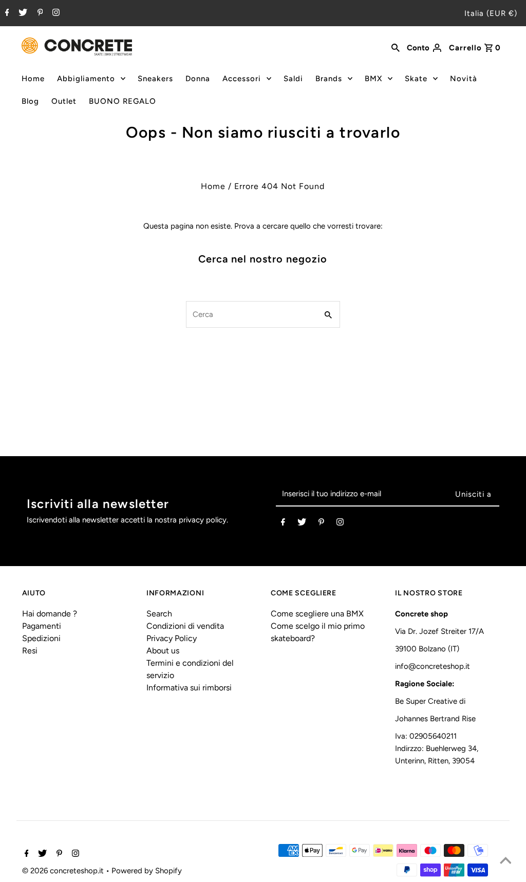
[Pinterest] (39, 13)
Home (33, 78)
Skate (416, 78)
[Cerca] (395, 46)
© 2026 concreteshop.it (64, 870)
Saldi (293, 78)
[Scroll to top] (505, 861)
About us (162, 650)
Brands (328, 78)
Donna (197, 78)
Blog (30, 101)
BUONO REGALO (122, 101)
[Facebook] (6, 13)
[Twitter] (21, 13)
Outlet (64, 101)
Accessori (241, 78)
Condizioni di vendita (185, 626)
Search (159, 613)
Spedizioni (41, 638)
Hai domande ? (49, 613)
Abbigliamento (86, 78)
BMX (373, 78)
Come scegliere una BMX (317, 613)
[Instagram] (55, 13)
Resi (29, 650)
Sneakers (155, 78)
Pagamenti (41, 626)
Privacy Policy (171, 638)
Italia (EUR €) (490, 13)
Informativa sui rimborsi (189, 687)
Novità (463, 78)
